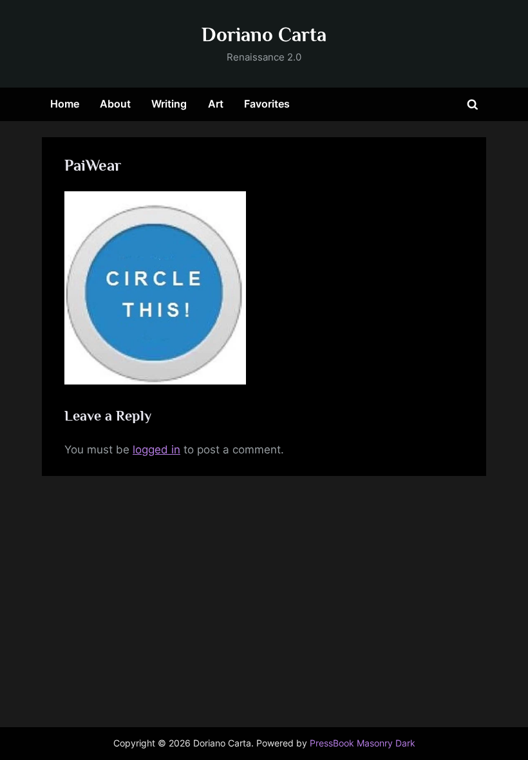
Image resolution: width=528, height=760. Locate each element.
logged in (156, 449)
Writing (169, 103)
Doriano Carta (264, 34)
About (115, 103)
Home (64, 103)
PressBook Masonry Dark (362, 743)
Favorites (267, 103)
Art (215, 103)
